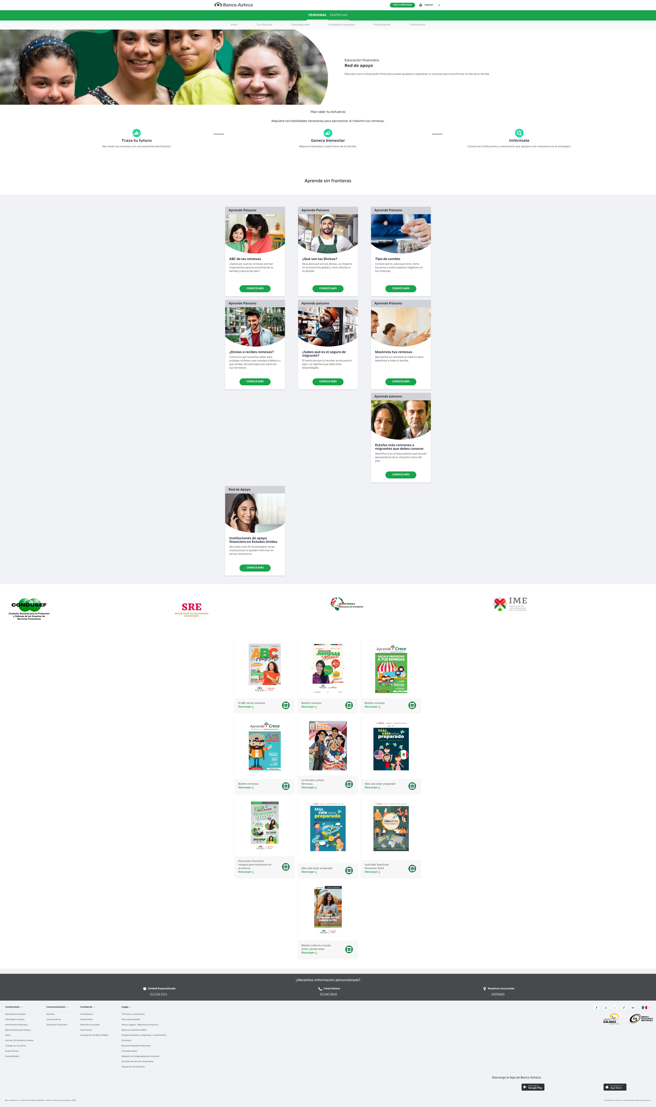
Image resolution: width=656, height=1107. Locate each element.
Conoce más (255, 288)
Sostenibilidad (12, 1057)
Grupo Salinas (12, 1051)
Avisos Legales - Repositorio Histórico (140, 1025)
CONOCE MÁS (401, 288)
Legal (125, 1007)
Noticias (50, 1014)
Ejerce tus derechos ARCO (134, 1030)
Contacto (86, 1007)
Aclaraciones (86, 1020)
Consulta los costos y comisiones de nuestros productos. (627, 1100)
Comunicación (56, 1007)
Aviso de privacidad (131, 1020)
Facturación (86, 1030)
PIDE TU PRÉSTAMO (402, 5)
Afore (8, 1035)
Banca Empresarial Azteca (18, 1030)
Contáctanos (86, 1014)
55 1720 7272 (158, 994)
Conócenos (12, 1007)
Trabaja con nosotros (15, 1046)
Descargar (245, 707)
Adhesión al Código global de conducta (140, 1057)
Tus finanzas (264, 25)
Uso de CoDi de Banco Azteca (19, 1041)
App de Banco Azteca (15, 1014)
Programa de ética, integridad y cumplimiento (144, 1035)
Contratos (126, 1041)
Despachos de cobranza (133, 1067)
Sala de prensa (53, 1020)
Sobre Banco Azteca (15, 1020)
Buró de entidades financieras (136, 1046)
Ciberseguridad (300, 25)
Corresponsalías (129, 1051)
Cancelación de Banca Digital (94, 1035)
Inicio (234, 25)
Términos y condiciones (133, 1014)
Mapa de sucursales (90, 1025)
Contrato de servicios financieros (137, 1062)
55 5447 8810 (328, 994)
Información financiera (16, 1025)
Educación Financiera (57, 1025)
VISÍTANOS (498, 994)
